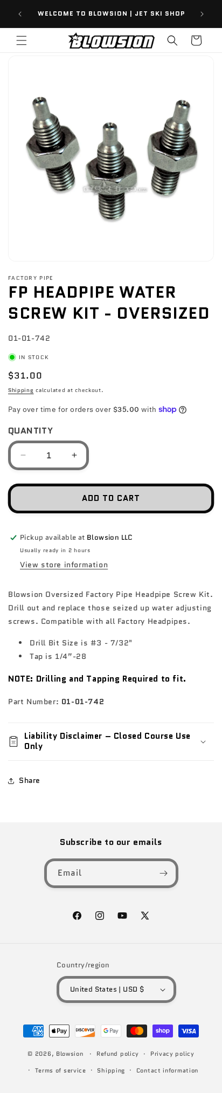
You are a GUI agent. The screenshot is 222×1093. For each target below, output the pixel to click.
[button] (21, 40)
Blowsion (70, 1053)
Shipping (21, 390)
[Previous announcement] (20, 14)
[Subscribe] (164, 873)
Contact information (167, 1070)
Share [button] (29, 780)
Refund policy (117, 1053)
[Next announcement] (202, 14)
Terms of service (60, 1070)
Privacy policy (172, 1053)
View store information (64, 564)
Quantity (30, 430)
